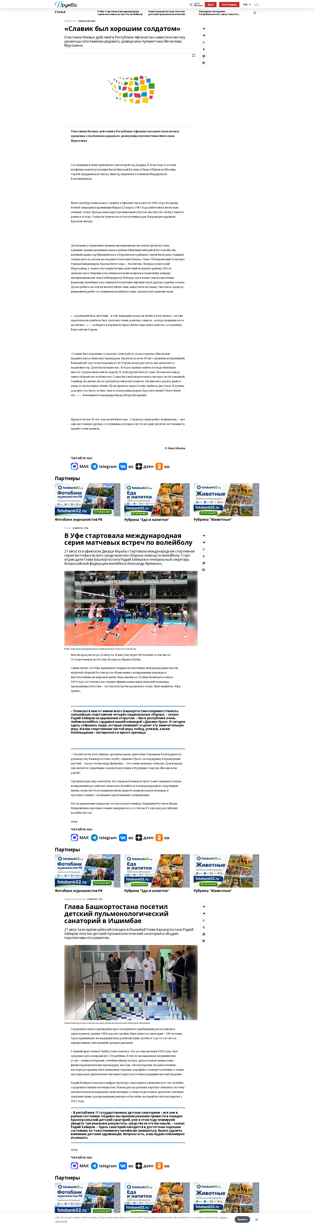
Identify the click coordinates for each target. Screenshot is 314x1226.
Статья (60, 12)
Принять (242, 1219)
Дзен (211, 4)
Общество (70, 21)
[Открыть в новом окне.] (80, 466)
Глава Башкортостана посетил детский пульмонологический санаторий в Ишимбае (166, 13)
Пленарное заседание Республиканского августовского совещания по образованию (218, 13)
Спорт (67, 528)
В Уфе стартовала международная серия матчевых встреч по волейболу (120, 13)
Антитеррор (229, 4)
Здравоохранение (75, 899)
